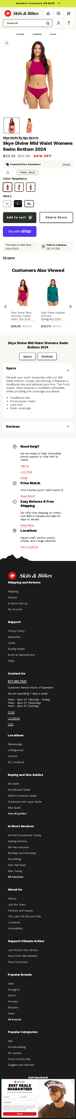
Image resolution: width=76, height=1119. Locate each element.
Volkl (11, 983)
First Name (6, 1093)
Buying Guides (16, 648)
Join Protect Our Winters (23, 950)
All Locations (16, 762)
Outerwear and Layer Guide (25, 801)
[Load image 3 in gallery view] (29, 125)
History (12, 898)
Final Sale (27, 172)
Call (48, 248)
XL (29, 203)
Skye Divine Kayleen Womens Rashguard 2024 (53, 316)
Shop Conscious (17, 961)
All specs (9, 257)
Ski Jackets (15, 1052)
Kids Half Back (17, 865)
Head (11, 1013)
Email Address (7, 1099)
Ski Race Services (18, 847)
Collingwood (15, 750)
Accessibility (15, 928)
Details (66, 164)
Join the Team (17, 904)
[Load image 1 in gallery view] (11, 125)
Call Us (24, 465)
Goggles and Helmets (21, 1064)
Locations (14, 717)
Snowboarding (17, 1046)
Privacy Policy (16, 630)
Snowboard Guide (19, 789)
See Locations (29, 546)
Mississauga (15, 744)
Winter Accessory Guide (22, 795)
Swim (53, 34)
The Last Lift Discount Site (24, 916)
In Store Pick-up (17, 603)
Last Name (23, 1093)
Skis (10, 1040)
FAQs (11, 660)
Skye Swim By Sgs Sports (21, 138)
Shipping (13, 591)
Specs (27, 356)
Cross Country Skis (19, 1058)
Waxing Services (17, 841)
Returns (12, 597)
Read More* (27, 496)
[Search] (48, 23)
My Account (15, 609)
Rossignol (13, 989)
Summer (37, 34)
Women (20, 34)
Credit (11, 642)
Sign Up (19, 1114)
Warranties (14, 636)
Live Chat (26, 471)
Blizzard (13, 1007)
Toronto (13, 756)
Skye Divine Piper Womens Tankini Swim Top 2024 (21, 316)
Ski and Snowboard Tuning (24, 835)
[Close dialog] (72, 1081)
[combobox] (27, 23)
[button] (58, 13)
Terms (25, 1109)
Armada (12, 1001)
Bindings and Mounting (22, 853)
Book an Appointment (21, 654)
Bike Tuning (15, 871)
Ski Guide (13, 783)
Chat (57, 248)
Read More (27, 525)
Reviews (47, 356)
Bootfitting (14, 859)
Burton (12, 995)
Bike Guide (14, 807)
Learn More (12, 248)
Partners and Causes (20, 910)
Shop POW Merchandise (22, 955)
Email (23, 477)
